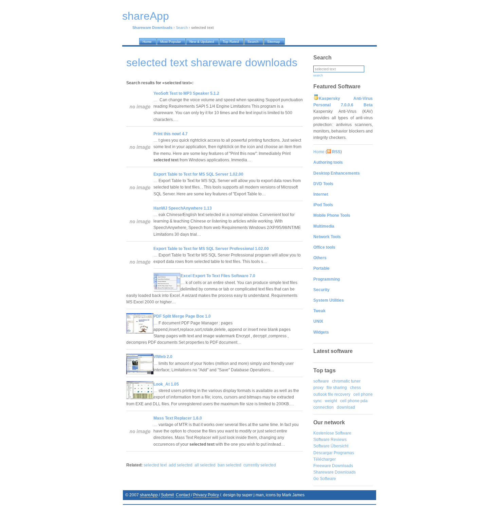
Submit (167, 495)
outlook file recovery (331, 394)
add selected (180, 465)
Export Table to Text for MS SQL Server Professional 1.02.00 (211, 248)
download (346, 407)
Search (182, 27)
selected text (155, 465)
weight (331, 400)
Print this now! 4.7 (170, 133)
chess (355, 387)
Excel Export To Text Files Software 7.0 (218, 275)
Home (319, 151)
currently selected (259, 465)
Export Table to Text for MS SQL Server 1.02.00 (198, 174)
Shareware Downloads (334, 472)
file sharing (337, 387)
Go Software (324, 478)
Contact (183, 495)
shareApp (149, 495)
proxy (318, 387)
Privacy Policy (206, 495)
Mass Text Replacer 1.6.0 (177, 418)
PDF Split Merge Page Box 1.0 (182, 316)
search (318, 75)
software (321, 381)
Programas (344, 452)
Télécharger (324, 459)
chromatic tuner (346, 381)
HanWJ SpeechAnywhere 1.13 (182, 208)
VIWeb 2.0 (162, 356)
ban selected (229, 465)
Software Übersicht (330, 446)
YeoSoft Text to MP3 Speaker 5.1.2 (186, 93)
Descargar (323, 452)
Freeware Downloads (333, 465)
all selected (205, 465)
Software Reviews (330, 439)
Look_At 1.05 (166, 384)
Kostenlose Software (332, 433)
